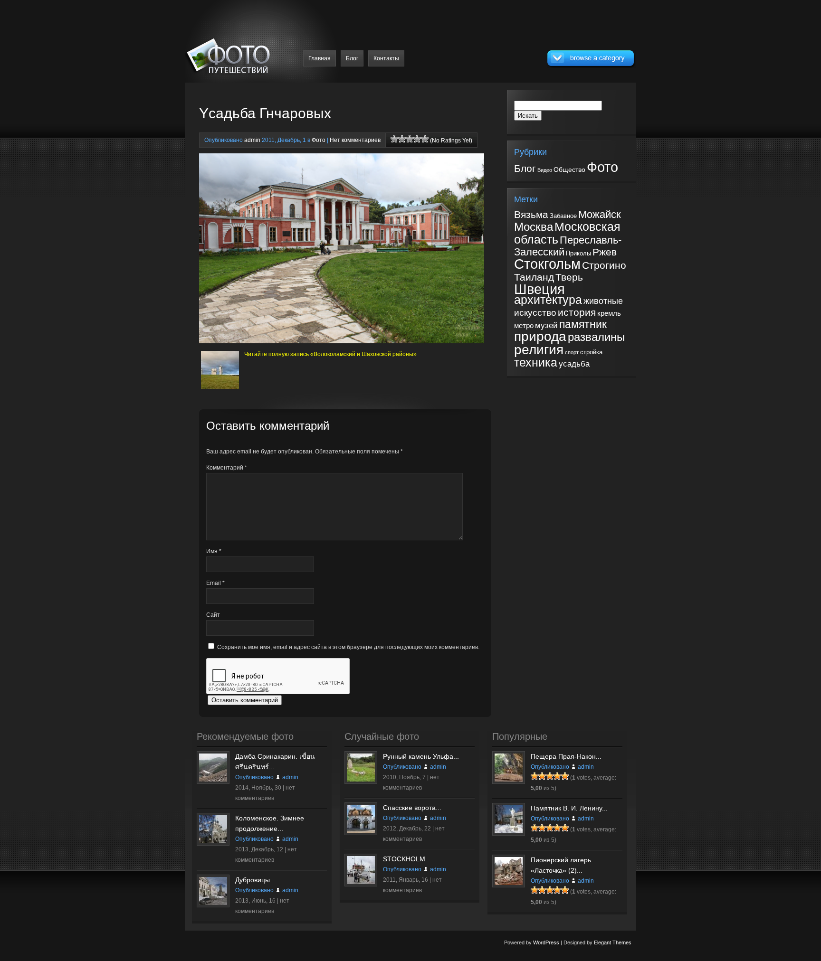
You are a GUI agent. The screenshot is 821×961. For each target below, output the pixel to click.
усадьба (574, 363)
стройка (591, 352)
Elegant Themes (612, 942)
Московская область (567, 233)
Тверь (569, 277)
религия (538, 349)
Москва (533, 226)
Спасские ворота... (412, 807)
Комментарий (226, 467)
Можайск (599, 214)
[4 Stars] (417, 138)
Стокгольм (547, 264)
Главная (319, 58)
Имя (213, 551)
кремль (609, 313)
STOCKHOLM (404, 859)
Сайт (213, 615)
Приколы (578, 253)
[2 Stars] (402, 138)
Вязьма (531, 214)
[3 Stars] (409, 138)
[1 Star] (394, 138)
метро (524, 326)
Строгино (604, 265)
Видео (544, 170)
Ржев (604, 251)
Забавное (563, 215)
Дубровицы (252, 880)
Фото (318, 140)
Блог (352, 58)
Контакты (386, 58)
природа (540, 336)
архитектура (548, 299)
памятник (583, 324)
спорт (572, 352)
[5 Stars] (425, 138)
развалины (596, 337)
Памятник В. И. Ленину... (569, 808)
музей (546, 325)
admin (252, 140)
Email (215, 583)
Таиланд (534, 277)
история (577, 312)
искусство (535, 313)
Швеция (539, 289)
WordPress (546, 942)
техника (535, 362)
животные (603, 301)
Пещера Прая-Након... (566, 756)
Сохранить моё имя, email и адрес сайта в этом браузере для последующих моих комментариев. (348, 647)
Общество (569, 169)
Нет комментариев (355, 140)
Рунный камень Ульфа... (421, 756)
